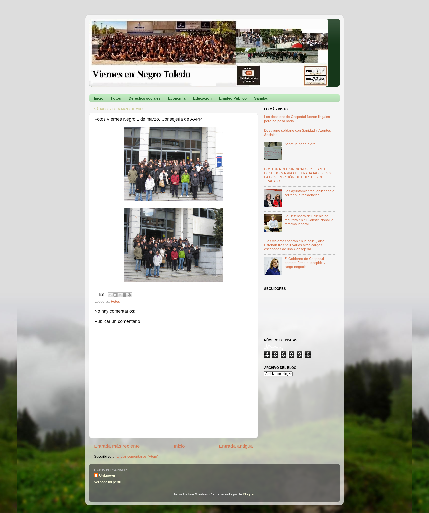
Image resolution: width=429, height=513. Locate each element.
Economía (176, 98)
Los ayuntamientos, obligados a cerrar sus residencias (309, 193)
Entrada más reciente (117, 446)
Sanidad (261, 98)
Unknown (107, 475)
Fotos (116, 98)
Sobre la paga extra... (302, 144)
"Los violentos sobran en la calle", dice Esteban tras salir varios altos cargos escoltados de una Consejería (294, 245)
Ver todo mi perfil (107, 482)
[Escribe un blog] (115, 294)
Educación (202, 98)
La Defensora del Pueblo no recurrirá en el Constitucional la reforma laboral (309, 220)
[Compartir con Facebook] (124, 294)
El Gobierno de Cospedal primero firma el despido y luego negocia (305, 263)
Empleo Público (233, 98)
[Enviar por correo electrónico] (110, 294)
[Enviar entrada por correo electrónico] (101, 294)
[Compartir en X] (119, 294)
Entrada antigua (236, 446)
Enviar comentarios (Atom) (137, 456)
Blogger (249, 494)
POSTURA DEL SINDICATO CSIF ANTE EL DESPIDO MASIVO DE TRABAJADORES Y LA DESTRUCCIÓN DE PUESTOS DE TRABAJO (297, 175)
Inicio (98, 98)
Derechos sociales (144, 98)
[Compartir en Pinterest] (129, 294)
